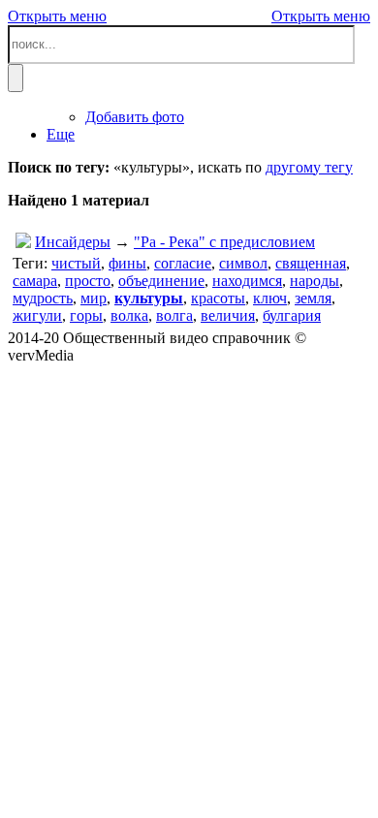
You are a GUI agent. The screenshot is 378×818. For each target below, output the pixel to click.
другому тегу (309, 167)
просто (87, 280)
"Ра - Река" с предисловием (224, 242)
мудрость (43, 298)
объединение (161, 280)
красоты (218, 298)
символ (243, 263)
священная (310, 263)
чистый (76, 263)
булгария (292, 315)
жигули (37, 315)
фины (127, 263)
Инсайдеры (72, 242)
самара (35, 280)
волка (129, 315)
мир (93, 298)
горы (86, 315)
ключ (270, 298)
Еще (61, 134)
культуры (148, 298)
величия (228, 315)
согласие (182, 263)
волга (174, 315)
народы (314, 280)
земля (313, 298)
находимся (247, 280)
